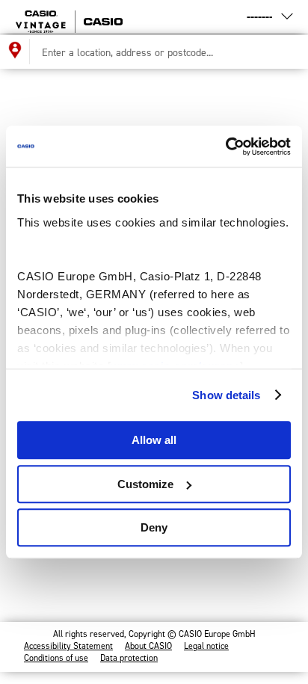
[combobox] (163, 52)
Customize (145, 484)
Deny (154, 527)
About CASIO (148, 646)
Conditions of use (56, 658)
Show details (226, 395)
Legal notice (206, 646)
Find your (126, 16)
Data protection (129, 658)
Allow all (154, 440)
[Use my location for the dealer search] (15, 51)
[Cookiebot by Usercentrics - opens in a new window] (225, 146)
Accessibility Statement (68, 646)
